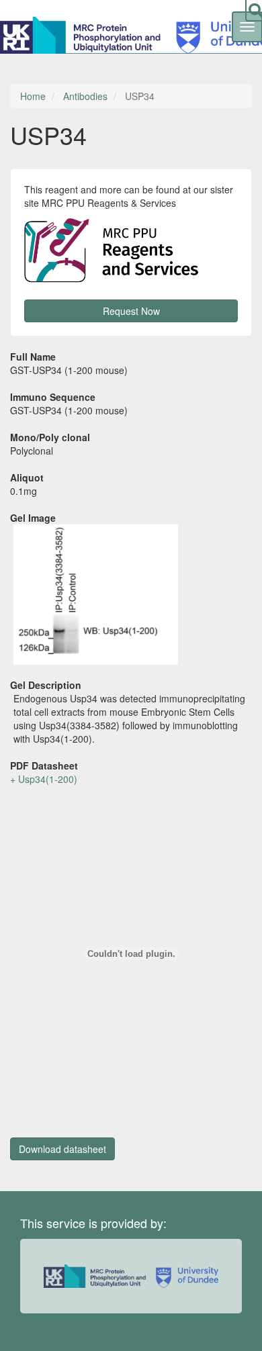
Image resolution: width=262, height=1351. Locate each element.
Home (33, 96)
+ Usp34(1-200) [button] (43, 779)
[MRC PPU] (83, 33)
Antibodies (85, 96)
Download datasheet (62, 1149)
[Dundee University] (184, 1276)
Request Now (131, 311)
